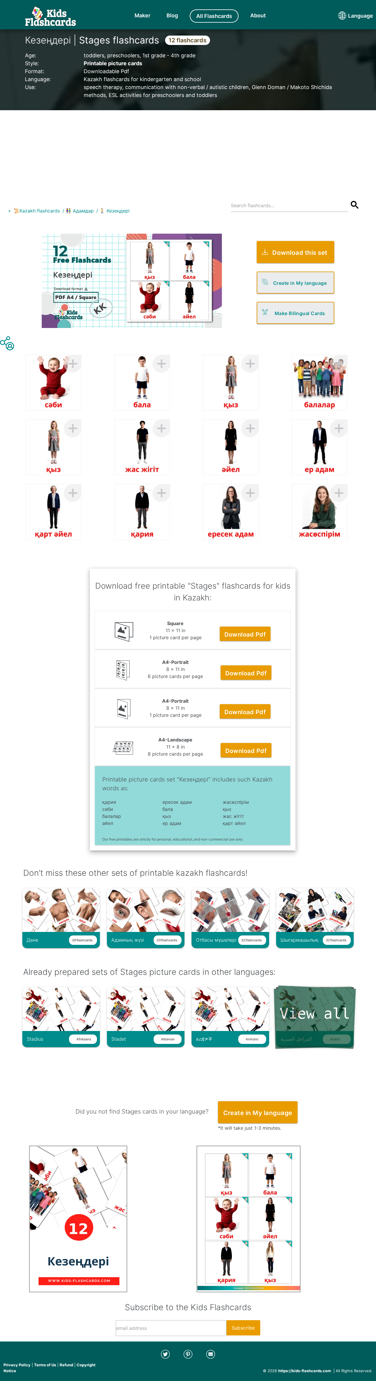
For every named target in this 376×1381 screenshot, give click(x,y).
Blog (172, 15)
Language (349, 16)
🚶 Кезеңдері (114, 211)
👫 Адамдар (80, 211)
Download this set (300, 252)
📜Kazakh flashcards (37, 211)
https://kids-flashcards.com (304, 1370)
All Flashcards (214, 16)
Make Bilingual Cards (300, 313)
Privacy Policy (17, 1364)
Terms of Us (45, 1364)
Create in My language (300, 283)
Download (245, 634)
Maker (142, 15)
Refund (66, 1364)
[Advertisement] (188, 151)
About (258, 15)
